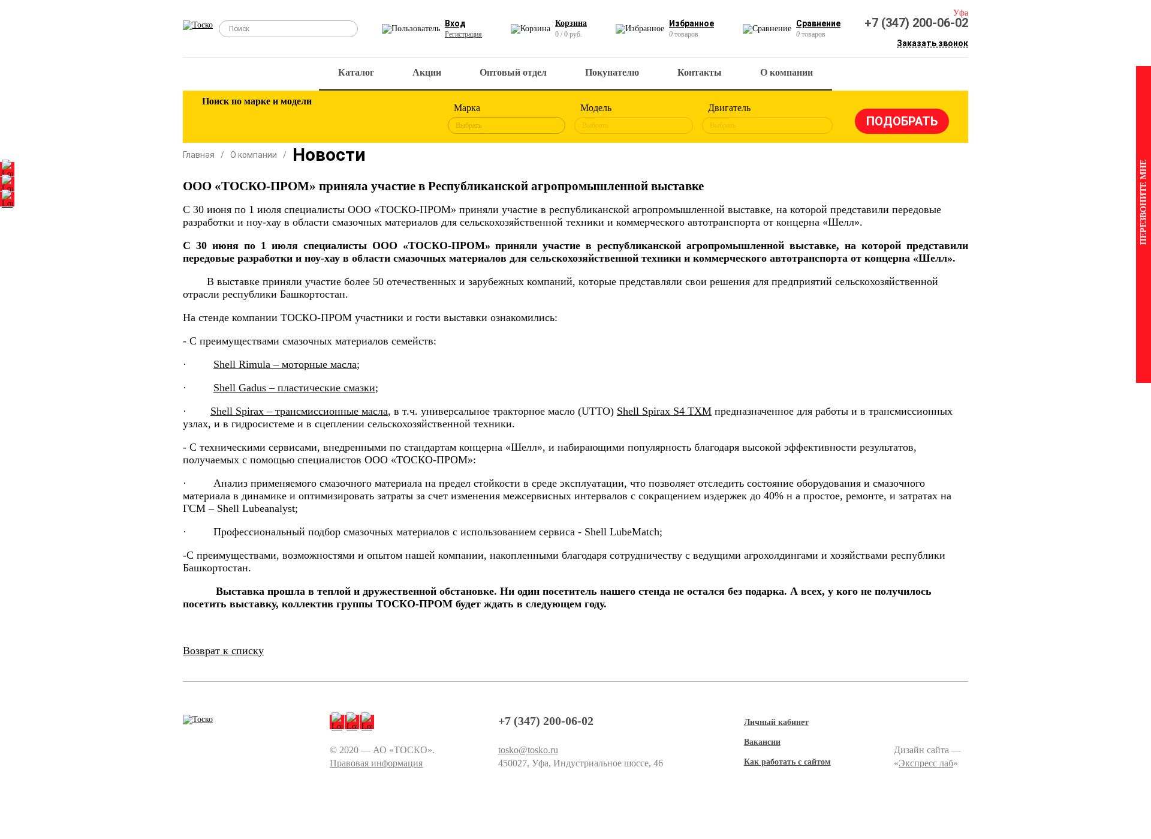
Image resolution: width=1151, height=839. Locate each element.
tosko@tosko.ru (528, 750)
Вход (455, 23)
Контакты (699, 72)
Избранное (691, 23)
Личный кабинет (776, 722)
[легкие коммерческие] (256, 119)
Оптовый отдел (513, 72)
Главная (199, 155)
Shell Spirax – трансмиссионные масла (299, 411)
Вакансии (762, 742)
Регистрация (463, 34)
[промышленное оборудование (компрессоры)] (412, 119)
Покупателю (612, 72)
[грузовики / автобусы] (295, 119)
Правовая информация (376, 763)
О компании (786, 72)
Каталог (356, 72)
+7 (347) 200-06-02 (916, 23)
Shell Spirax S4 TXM (664, 411)
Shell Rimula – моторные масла (285, 364)
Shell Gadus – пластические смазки (294, 388)
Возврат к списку (223, 651)
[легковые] (217, 119)
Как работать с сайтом (787, 761)
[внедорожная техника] (373, 119)
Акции (426, 72)
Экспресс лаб (926, 763)
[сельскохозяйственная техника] (334, 119)
